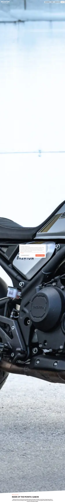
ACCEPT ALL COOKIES (40, 255)
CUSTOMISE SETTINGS (25, 255)
